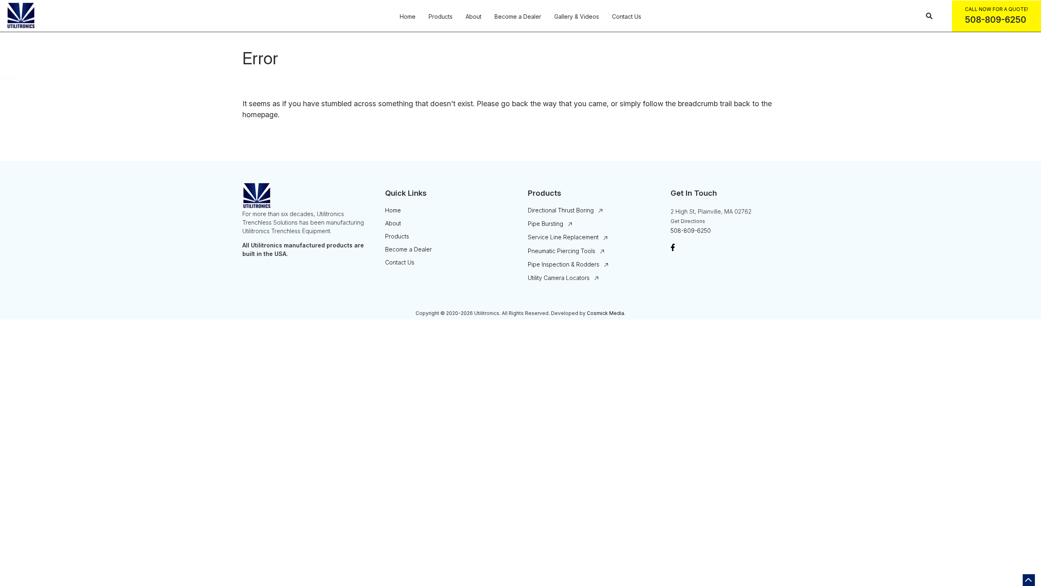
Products (441, 17)
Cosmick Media (605, 313)
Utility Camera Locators (559, 277)
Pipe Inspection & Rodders (563, 264)
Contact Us (626, 17)
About (473, 17)
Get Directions (688, 221)
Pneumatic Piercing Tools (561, 250)
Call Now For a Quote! (996, 9)
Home (408, 17)
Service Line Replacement (563, 237)
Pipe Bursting (545, 223)
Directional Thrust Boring (561, 210)
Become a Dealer (517, 17)
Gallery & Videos (576, 17)
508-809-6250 (691, 230)
